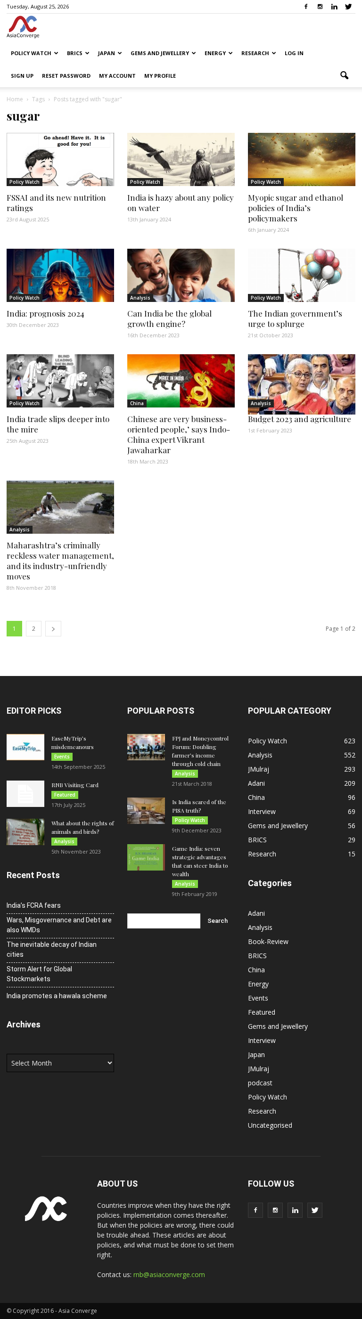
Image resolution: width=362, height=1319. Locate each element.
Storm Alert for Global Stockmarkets (39, 974)
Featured (64, 794)
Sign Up (22, 75)
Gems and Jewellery (160, 53)
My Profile (160, 75)
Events (62, 756)
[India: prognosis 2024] (60, 275)
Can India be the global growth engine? (169, 318)
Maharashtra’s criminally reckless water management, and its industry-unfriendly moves (60, 560)
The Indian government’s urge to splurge (295, 318)
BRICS (74, 53)
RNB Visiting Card (75, 785)
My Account (117, 75)
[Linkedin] (334, 6)
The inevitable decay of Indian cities (52, 949)
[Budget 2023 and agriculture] (301, 384)
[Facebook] (306, 6)
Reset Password (66, 75)
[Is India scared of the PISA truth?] (146, 811)
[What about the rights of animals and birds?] (25, 832)
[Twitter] (348, 6)
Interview (262, 811)
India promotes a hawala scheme (57, 996)
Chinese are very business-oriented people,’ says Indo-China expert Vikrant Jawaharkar (178, 434)
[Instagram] (320, 6)
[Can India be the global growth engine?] (181, 275)
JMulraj (258, 769)
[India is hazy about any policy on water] (181, 159)
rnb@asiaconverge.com (169, 1274)
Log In (294, 53)
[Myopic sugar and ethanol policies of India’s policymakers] (301, 159)
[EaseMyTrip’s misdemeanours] (25, 747)
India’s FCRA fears (34, 905)
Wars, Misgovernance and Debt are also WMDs (59, 925)
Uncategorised (270, 1125)
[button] (344, 76)
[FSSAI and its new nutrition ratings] (60, 159)
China (137, 403)
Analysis (140, 297)
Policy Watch (31, 53)
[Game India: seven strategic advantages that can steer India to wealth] (146, 857)
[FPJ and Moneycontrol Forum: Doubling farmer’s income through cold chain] (146, 747)
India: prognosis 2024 (45, 313)
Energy (215, 53)
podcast (260, 1082)
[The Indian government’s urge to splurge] (301, 275)
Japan (106, 53)
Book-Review (268, 941)
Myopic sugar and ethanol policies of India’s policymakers (295, 207)
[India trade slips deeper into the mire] (60, 380)
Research (255, 53)
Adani (256, 783)
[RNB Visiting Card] (25, 794)
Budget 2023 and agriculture (299, 419)
